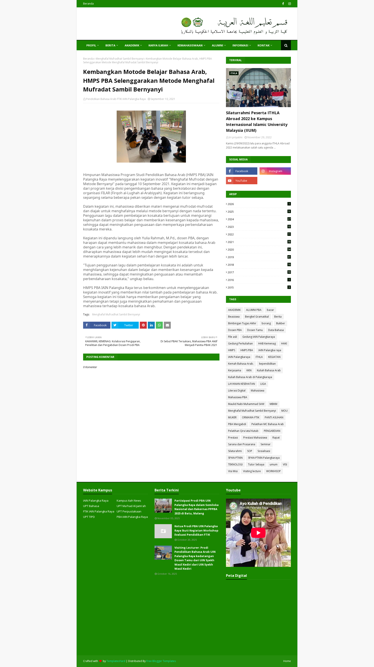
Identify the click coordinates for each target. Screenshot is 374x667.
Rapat (276, 437)
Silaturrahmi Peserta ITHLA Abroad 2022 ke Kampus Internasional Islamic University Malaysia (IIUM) (256, 121)
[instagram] (289, 3)
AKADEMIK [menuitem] (132, 45)
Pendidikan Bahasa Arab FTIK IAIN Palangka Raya (116, 99)
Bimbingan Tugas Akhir (242, 323)
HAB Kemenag (267, 343)
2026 (259, 204)
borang (266, 323)
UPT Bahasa (91, 506)
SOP (249, 451)
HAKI (284, 343)
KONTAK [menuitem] (263, 45)
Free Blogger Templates (161, 661)
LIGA (263, 384)
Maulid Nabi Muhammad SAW (246, 404)
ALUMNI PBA (253, 310)
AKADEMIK (234, 310)
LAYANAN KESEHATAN (241, 384)
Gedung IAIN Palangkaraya (258, 337)
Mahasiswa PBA (237, 397)
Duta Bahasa (276, 330)
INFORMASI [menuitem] (240, 45)
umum (273, 464)
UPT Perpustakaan (129, 511)
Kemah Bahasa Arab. (241, 363)
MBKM (273, 404)
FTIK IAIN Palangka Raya (98, 511)
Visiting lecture (252, 471)
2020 (259, 249)
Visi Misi (233, 471)
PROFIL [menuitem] (91, 45)
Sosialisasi (264, 451)
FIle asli (232, 337)
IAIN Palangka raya (269, 350)
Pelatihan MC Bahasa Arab (267, 424)
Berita (278, 316)
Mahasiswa (257, 390)
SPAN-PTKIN (235, 458)
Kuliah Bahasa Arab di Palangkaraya (250, 377)
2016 (259, 280)
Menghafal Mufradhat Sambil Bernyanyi (120, 58)
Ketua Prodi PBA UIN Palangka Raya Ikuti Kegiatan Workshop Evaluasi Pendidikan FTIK (196, 530)
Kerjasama (234, 370)
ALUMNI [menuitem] (217, 45)
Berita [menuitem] (110, 45)
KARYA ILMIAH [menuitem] (158, 45)
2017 (259, 272)
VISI (285, 464)
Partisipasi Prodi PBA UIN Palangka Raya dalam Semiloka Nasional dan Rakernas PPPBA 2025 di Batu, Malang (196, 507)
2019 (259, 257)
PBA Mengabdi (237, 424)
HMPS (231, 350)
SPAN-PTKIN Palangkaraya (264, 458)
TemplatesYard (115, 661)
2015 (259, 287)
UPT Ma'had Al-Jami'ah (131, 506)
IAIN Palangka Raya (95, 500)
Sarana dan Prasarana (241, 444)
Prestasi (233, 437)
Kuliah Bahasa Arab (269, 370)
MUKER (232, 417)
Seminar (266, 444)
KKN (249, 370)
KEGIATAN (274, 357)
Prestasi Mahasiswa (255, 437)
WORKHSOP (273, 471)
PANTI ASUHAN (274, 417)
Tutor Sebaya (256, 464)
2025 (259, 212)
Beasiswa (234, 316)
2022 (259, 234)
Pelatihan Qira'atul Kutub (243, 431)
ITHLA (259, 357)
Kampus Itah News (129, 500)
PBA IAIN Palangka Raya (132, 517)
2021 (259, 242)
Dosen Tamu (255, 330)
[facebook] (283, 3)
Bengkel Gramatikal (257, 316)
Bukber (280, 323)
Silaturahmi (235, 451)
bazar (270, 310)
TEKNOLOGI (235, 464)
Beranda (88, 3)
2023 (259, 227)
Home (287, 661)
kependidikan (267, 363)
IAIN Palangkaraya (239, 357)
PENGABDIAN (272, 431)
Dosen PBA (235, 330)
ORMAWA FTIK (250, 417)
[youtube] (241, 180)
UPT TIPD (89, 517)
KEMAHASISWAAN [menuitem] (190, 45)
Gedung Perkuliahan (240, 343)
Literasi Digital (236, 390)
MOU (284, 411)
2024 (259, 219)
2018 (259, 265)
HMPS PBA (246, 350)
